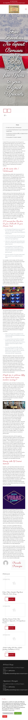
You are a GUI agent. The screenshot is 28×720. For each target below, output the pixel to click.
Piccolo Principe (17, 564)
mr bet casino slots (10, 363)
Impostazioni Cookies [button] (8, 713)
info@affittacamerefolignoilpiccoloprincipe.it (15, 2)
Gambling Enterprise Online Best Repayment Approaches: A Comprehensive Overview (14, 621)
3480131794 (14, 1)
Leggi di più (11, 710)
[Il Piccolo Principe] (14, 9)
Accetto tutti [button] (18, 713)
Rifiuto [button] (4, 716)
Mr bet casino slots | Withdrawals (13, 127)
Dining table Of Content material (13, 137)
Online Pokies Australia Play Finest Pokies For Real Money (13, 593)
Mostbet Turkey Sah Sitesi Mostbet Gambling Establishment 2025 (12, 649)
